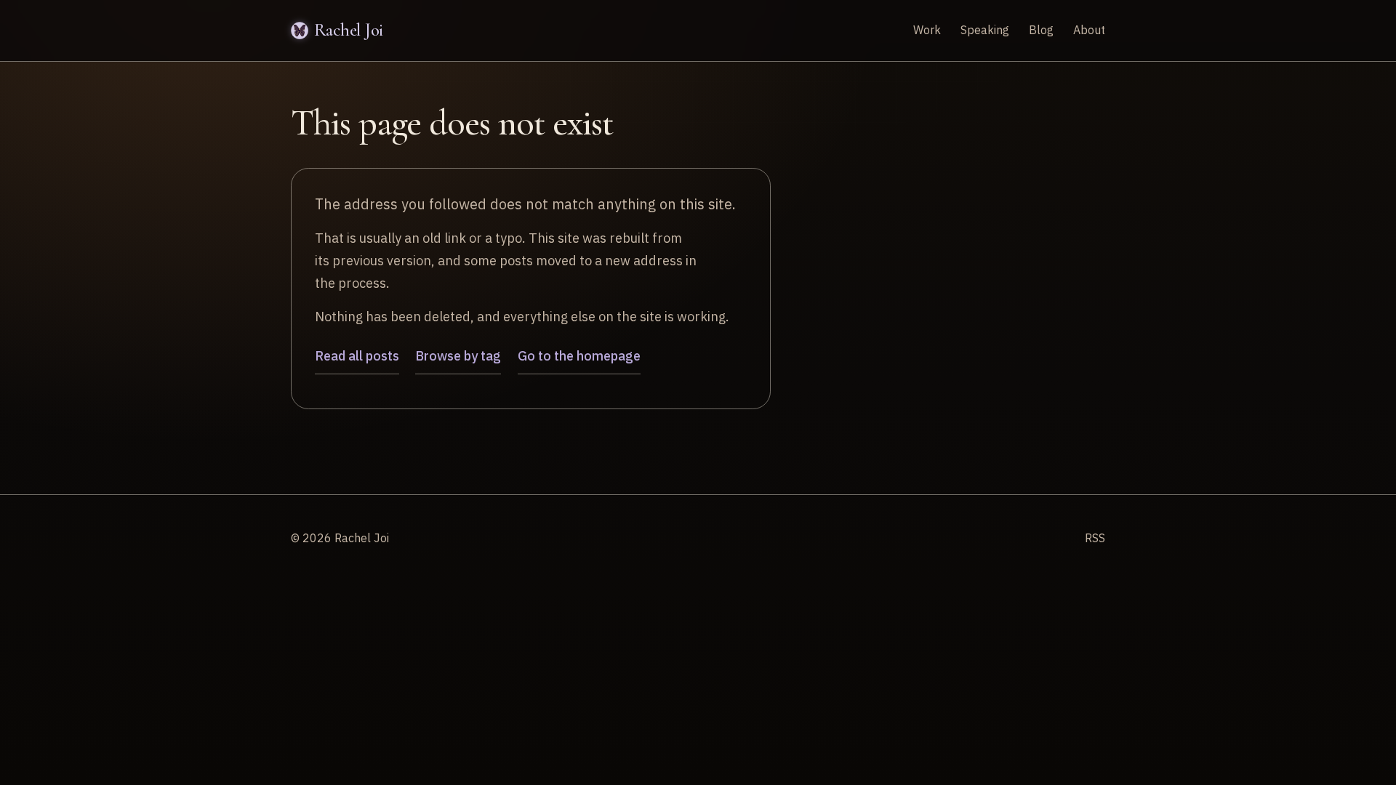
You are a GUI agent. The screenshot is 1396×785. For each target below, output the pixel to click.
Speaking (984, 30)
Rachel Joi (348, 30)
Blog (1041, 30)
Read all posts (357, 355)
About (1089, 30)
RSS (1095, 538)
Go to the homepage (579, 355)
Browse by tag (458, 355)
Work (927, 30)
